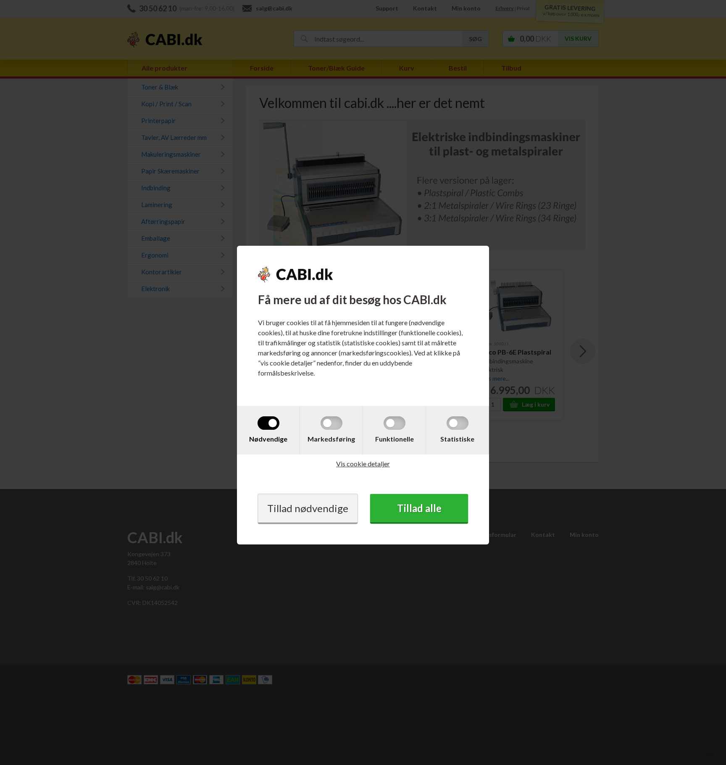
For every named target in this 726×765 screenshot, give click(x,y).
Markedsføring (331, 439)
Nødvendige (268, 439)
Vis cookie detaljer (363, 464)
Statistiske (457, 439)
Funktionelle (394, 439)
